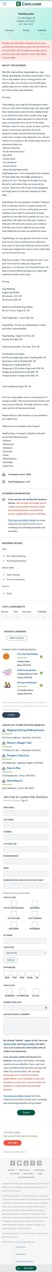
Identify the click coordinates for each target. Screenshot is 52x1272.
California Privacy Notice (24, 1261)
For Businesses (39, 1170)
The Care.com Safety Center (17, 1096)
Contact (11, 715)
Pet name (7, 935)
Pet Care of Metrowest (26, 683)
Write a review (17, 638)
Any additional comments (16, 1014)
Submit (26, 1112)
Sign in (24, 800)
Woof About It (14, 781)
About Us (11, 1170)
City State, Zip (10, 844)
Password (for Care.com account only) (23, 880)
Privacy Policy (28, 1044)
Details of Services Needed (16, 893)
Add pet (11, 960)
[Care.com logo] (27, 4)
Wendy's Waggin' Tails (19, 743)
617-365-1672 (26, 24)
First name (8, 808)
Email (6, 868)
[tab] (26, 893)
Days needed (9, 967)
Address (7, 832)
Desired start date (12, 1002)
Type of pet (8, 947)
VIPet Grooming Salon (26, 670)
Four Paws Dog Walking (27, 654)
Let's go (12, 1143)
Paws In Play (14, 768)
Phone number (10, 856)
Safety (40, 1173)
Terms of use (20, 1247)
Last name (8, 820)
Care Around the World (26, 1177)
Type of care (9, 898)
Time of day (9, 986)
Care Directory (24, 1170)
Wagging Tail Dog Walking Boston (25, 730)
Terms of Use (10, 1044)
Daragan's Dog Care (18, 755)
